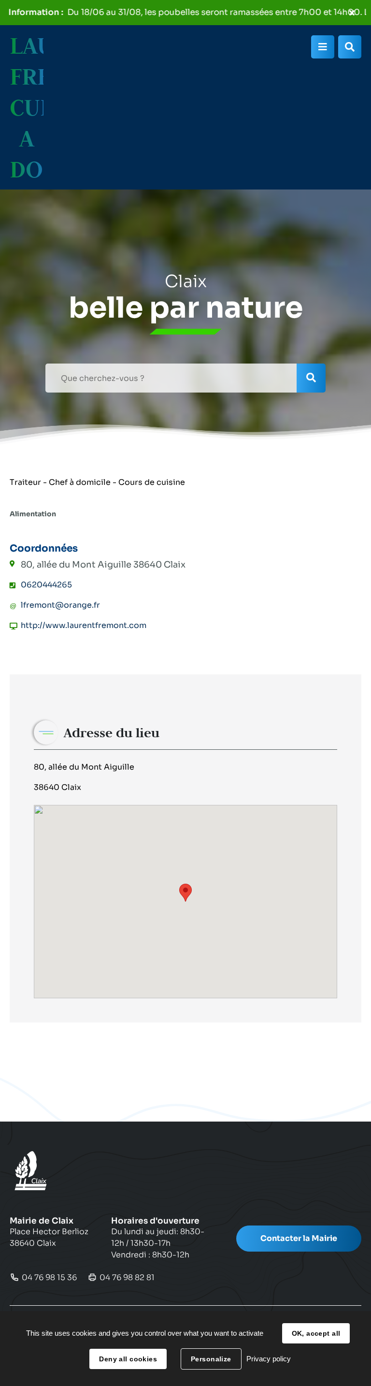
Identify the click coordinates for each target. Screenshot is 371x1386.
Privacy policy (268, 1359)
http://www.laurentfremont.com (83, 625)
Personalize (211, 1359)
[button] (185, 892)
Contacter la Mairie (298, 1238)
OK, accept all (316, 1333)
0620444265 (46, 585)
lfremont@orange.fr (60, 605)
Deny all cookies (128, 1359)
